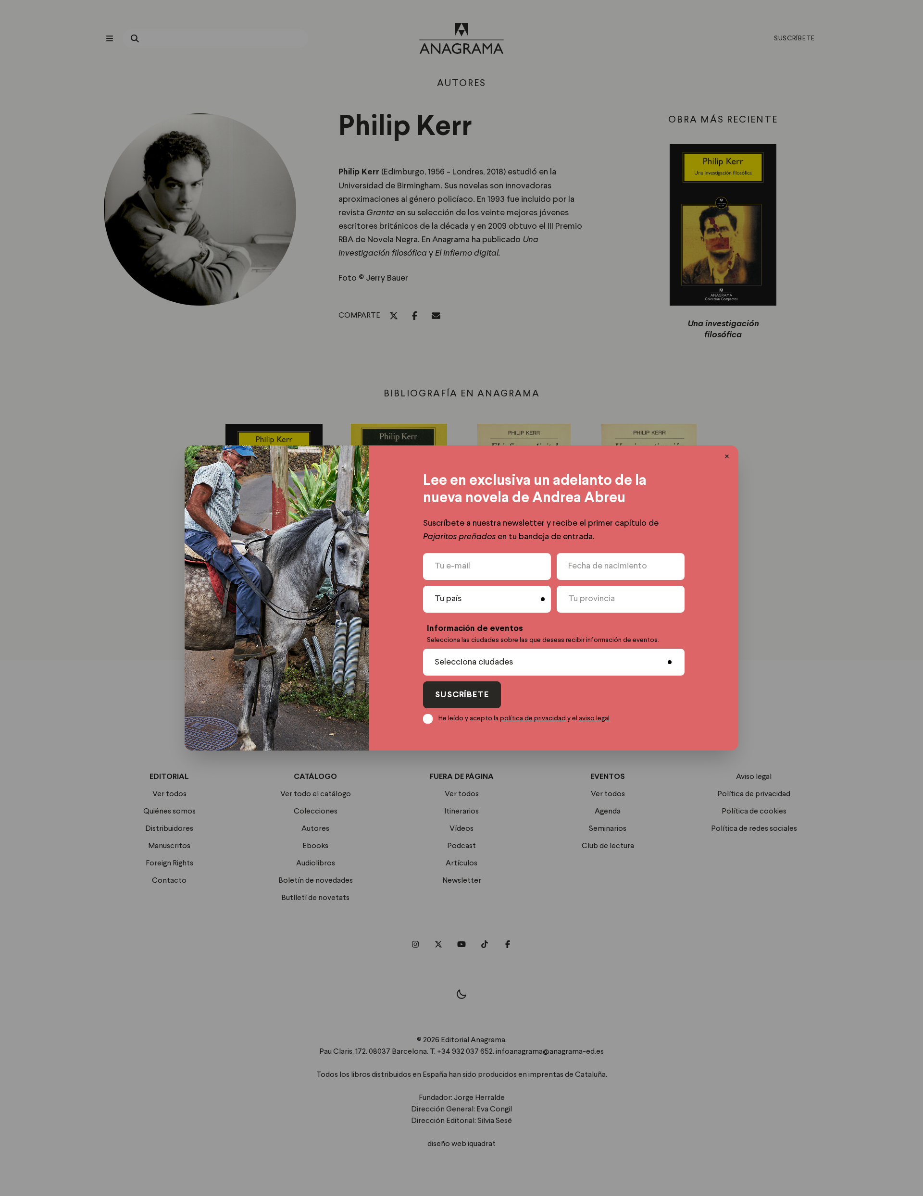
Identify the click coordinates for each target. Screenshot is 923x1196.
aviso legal (594, 718)
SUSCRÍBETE (462, 695)
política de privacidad (533, 718)
